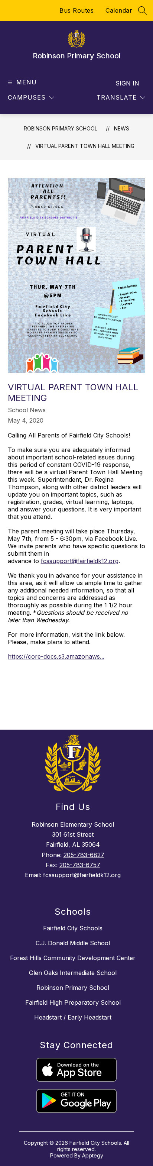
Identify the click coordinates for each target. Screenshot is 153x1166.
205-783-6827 (84, 855)
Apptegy (92, 1155)
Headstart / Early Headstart (72, 1017)
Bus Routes (76, 10)
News (121, 128)
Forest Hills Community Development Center (73, 958)
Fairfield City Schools (72, 928)
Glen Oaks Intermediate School (73, 972)
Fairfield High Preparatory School (73, 1002)
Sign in (127, 83)
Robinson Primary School (60, 128)
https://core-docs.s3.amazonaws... (56, 656)
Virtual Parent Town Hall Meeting (84, 146)
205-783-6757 (79, 865)
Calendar (118, 10)
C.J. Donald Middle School (73, 943)
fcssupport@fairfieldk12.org (79, 561)
